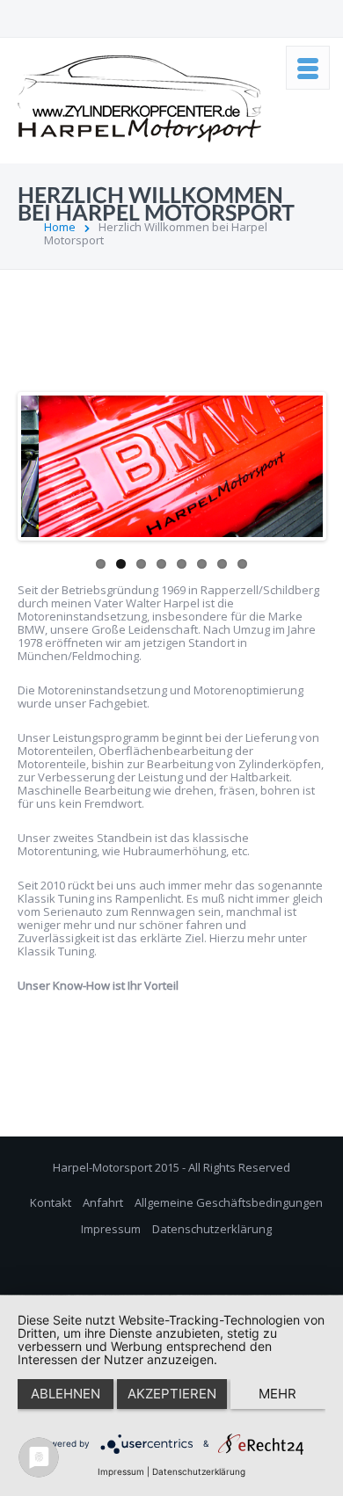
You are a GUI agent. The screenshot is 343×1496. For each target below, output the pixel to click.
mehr (277, 1393)
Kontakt (50, 1202)
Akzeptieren (172, 1393)
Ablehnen (65, 1393)
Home (60, 227)
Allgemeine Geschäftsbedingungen (229, 1202)
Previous (34, 462)
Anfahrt (103, 1202)
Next (309, 462)
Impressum (111, 1229)
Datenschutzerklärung (212, 1229)
